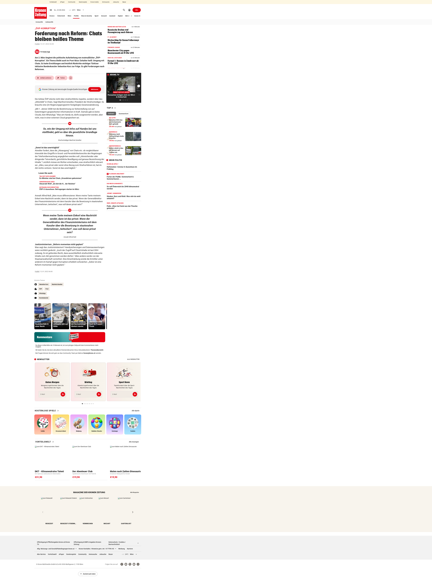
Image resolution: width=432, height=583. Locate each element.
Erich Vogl (46, 52)
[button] (131, 16)
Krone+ (52, 16)
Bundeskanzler (43, 298)
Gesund (104, 16)
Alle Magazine (134, 492)
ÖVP (40, 289)
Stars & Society (86, 16)
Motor (127, 16)
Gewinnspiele (83, 2)
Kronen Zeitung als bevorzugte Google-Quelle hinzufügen (70, 89)
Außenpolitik (49, 22)
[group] (42, 316)
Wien (69, 16)
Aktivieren (94, 89)
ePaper (62, 2)
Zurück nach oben (88, 574)
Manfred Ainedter (57, 284)
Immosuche (105, 2)
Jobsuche (116, 2)
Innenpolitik (39, 22)
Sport (96, 16)
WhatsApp (42, 293)
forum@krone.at (89, 353)
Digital (120, 16)
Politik (76, 16)
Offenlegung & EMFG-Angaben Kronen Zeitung (87, 543)
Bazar (124, 2)
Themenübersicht (97, 350)
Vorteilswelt (53, 2)
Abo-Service (41, 554)
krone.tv (137, 16)
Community (71, 2)
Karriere (130, 549)
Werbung (121, 549)
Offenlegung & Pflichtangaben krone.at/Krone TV (53, 543)
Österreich (61, 16)
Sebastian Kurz (43, 284)
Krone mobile (94, 2)
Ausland (112, 16)
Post (47, 289)
